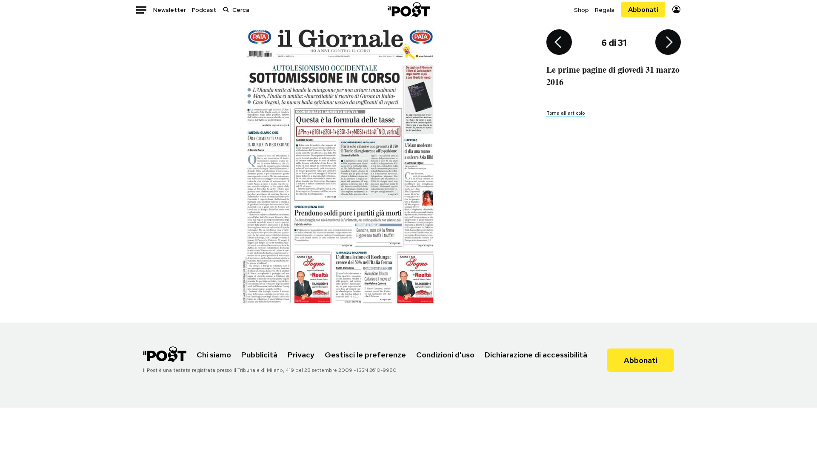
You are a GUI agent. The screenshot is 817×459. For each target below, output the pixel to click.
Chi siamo (214, 355)
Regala (604, 10)
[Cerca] (226, 9)
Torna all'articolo (565, 113)
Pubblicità (259, 355)
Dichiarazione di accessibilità (536, 355)
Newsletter (169, 10)
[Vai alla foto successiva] (668, 43)
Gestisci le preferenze (365, 355)
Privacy (301, 355)
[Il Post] (408, 9)
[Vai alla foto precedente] (559, 43)
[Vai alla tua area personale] (676, 9)
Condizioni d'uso (445, 355)
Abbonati (643, 9)
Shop (581, 10)
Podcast (204, 10)
